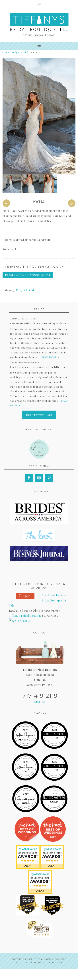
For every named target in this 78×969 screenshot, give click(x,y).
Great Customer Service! (25, 362)
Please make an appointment (27, 274)
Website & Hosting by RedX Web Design (39, 963)
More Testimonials (39, 414)
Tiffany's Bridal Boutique (25, 615)
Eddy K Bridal (20, 52)
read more (49, 357)
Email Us (40, 701)
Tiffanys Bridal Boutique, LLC (39, 25)
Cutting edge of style (23, 319)
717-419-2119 (40, 695)
